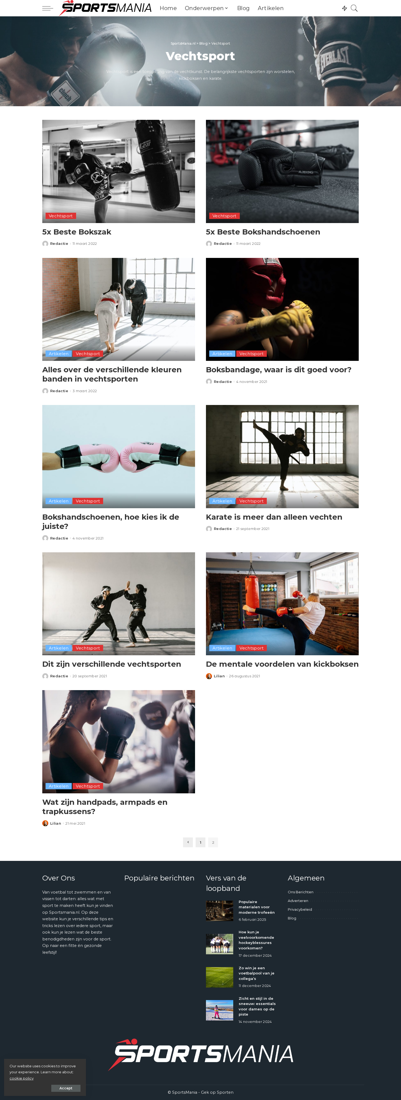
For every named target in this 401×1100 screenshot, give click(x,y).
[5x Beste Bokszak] (118, 171)
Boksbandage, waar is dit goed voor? (279, 369)
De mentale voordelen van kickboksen (282, 664)
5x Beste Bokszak (76, 231)
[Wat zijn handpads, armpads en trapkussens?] (118, 741)
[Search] (354, 8)
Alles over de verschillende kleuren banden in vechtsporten (112, 374)
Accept (65, 1088)
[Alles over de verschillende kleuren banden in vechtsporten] (118, 309)
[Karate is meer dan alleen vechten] (282, 456)
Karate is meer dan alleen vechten (274, 517)
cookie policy (22, 1078)
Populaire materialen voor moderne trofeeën (257, 907)
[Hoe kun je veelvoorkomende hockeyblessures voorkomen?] (219, 944)
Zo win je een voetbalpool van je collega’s (256, 973)
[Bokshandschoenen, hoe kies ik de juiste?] (118, 456)
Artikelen (58, 353)
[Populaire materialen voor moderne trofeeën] (219, 911)
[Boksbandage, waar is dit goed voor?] (282, 309)
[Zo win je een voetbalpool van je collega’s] (219, 977)
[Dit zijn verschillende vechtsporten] (118, 603)
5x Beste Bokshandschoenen (263, 231)
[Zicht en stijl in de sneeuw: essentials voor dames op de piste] (219, 1010)
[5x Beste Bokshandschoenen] (282, 171)
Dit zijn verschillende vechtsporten (111, 664)
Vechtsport (61, 215)
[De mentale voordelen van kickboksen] (282, 603)
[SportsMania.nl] (105, 8)
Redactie (59, 243)
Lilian (219, 676)
